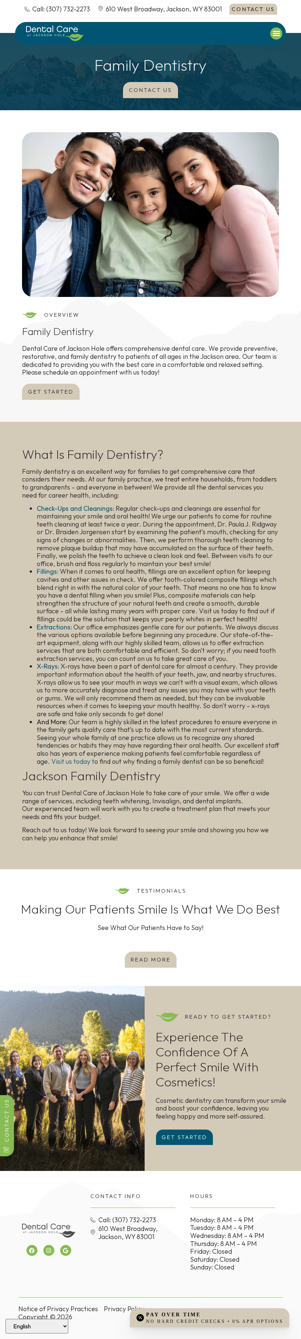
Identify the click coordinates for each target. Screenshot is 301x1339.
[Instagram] (48, 1250)
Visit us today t (72, 761)
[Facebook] (31, 1250)
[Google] (65, 1250)
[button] (276, 33)
